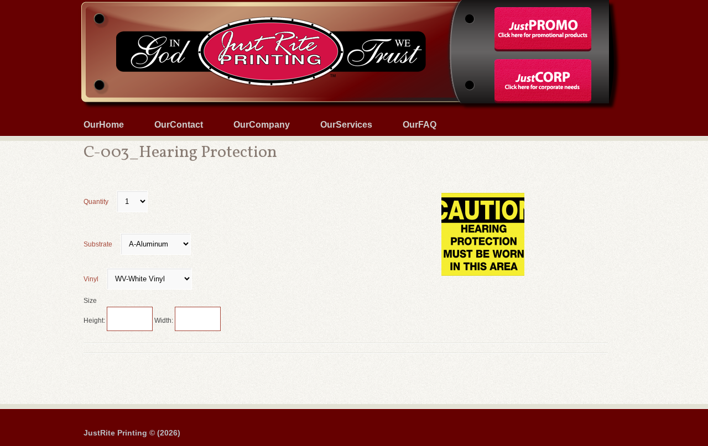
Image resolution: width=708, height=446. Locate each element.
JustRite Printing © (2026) (132, 432)
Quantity (96, 202)
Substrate (98, 244)
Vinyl (91, 279)
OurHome (104, 124)
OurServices (346, 124)
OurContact (178, 124)
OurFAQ (419, 124)
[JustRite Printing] (354, 1)
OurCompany (261, 124)
